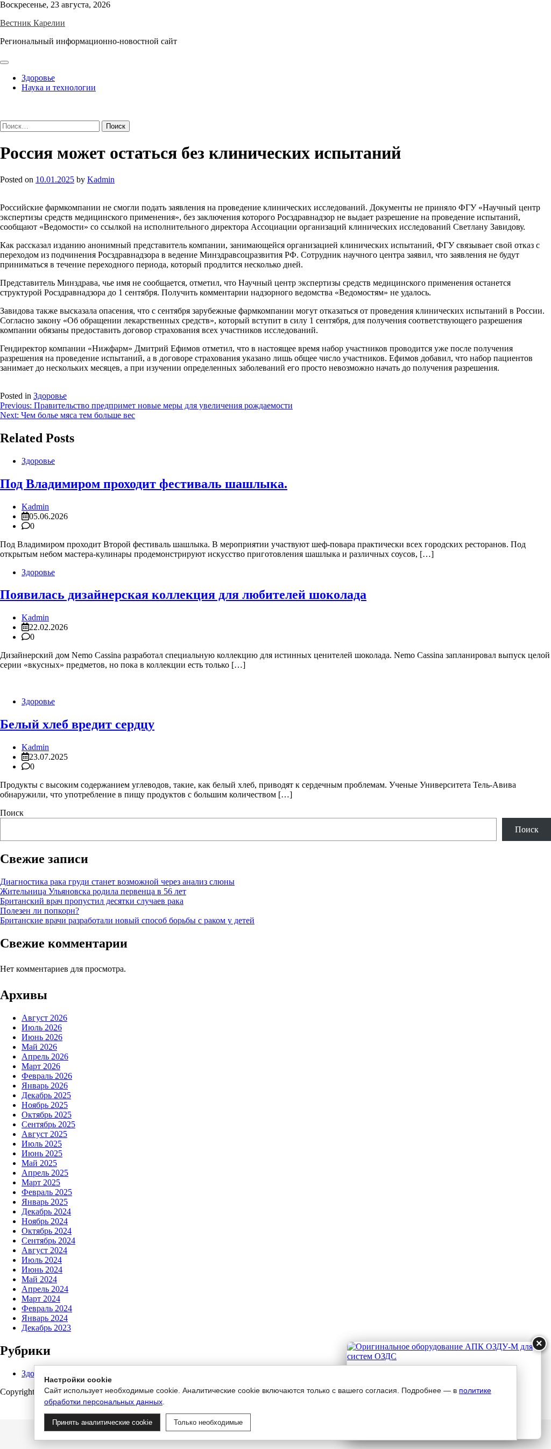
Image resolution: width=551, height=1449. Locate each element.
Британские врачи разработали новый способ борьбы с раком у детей (127, 920)
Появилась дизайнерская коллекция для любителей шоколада (183, 595)
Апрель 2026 (45, 1056)
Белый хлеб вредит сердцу (77, 724)
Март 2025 (41, 1182)
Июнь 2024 (42, 1269)
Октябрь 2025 (47, 1114)
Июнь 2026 (42, 1037)
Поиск (12, 812)
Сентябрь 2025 (48, 1124)
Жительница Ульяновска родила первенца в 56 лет (93, 891)
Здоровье (38, 77)
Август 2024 (44, 1250)
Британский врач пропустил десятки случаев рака (91, 901)
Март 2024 (41, 1298)
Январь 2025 (45, 1201)
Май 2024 (39, 1279)
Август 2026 (44, 1017)
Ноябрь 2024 (45, 1221)
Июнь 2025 (42, 1153)
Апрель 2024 (45, 1289)
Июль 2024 (42, 1259)
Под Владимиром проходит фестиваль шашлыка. (143, 484)
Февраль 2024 (47, 1308)
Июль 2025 (42, 1143)
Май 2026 (39, 1046)
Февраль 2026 (47, 1075)
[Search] (3, 115)
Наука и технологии (59, 87)
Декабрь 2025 (46, 1095)
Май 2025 (39, 1163)
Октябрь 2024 (47, 1230)
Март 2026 (41, 1066)
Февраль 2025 (47, 1192)
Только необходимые (208, 1422)
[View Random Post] (3, 105)
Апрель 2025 (45, 1172)
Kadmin (101, 179)
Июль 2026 (42, 1027)
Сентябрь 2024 (48, 1240)
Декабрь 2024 (46, 1211)
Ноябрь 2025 (45, 1104)
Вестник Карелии (32, 22)
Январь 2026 (45, 1085)
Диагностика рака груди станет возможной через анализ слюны (117, 881)
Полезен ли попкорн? (39, 910)
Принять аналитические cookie (102, 1422)
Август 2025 (44, 1134)
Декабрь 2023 (46, 1327)
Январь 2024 (45, 1318)
